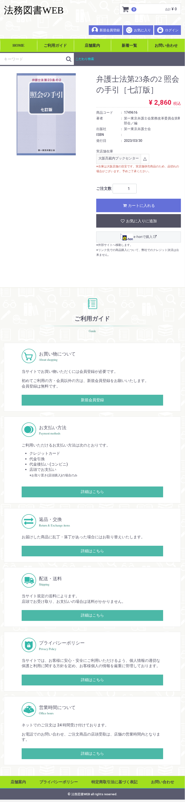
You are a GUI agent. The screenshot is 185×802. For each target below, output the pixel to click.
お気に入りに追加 (141, 221)
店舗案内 (92, 45)
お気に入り (142, 30)
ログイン (172, 30)
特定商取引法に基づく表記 (114, 782)
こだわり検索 (84, 59)
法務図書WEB (34, 10)
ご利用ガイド (55, 45)
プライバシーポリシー (58, 782)
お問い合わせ (166, 45)
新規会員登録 (110, 30)
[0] (126, 9)
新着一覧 (129, 45)
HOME (19, 45)
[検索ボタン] (68, 59)
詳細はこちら (92, 492)
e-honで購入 (143, 237)
